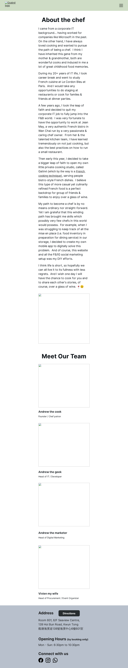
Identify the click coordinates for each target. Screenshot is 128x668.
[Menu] (121, 5)
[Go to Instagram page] (48, 660)
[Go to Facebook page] (40, 660)
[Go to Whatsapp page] (55, 660)
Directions (69, 613)
